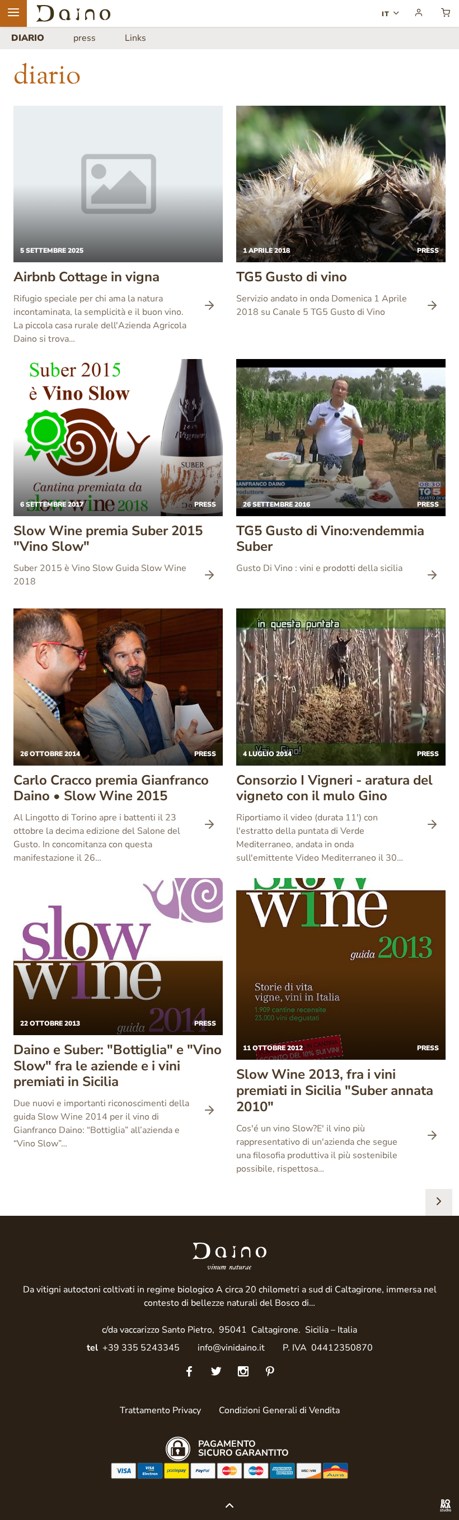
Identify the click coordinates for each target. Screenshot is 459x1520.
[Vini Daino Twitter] (216, 1372)
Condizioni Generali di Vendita (279, 1410)
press (84, 38)
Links (135, 38)
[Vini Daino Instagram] (243, 1372)
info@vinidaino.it (231, 1348)
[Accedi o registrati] (418, 13)
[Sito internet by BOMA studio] (445, 1506)
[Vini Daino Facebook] (189, 1372)
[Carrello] (445, 13)
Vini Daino (73, 13)
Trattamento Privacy (160, 1410)
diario (27, 38)
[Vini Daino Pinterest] (269, 1372)
